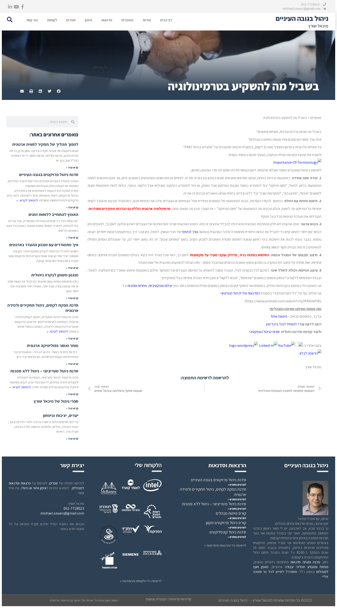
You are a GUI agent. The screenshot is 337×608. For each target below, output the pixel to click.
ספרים (71, 20)
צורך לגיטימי (190, 231)
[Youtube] (16, 7)
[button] (9, 19)
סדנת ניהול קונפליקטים (228, 532)
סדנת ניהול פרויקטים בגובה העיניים (48, 174)
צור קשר (32, 20)
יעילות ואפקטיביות (160, 285)
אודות (147, 20)
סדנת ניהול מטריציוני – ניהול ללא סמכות (44, 371)
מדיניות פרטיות (180, 599)
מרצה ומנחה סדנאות (305, 562)
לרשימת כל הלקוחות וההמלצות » (141, 581)
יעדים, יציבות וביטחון (60, 415)
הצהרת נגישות (156, 599)
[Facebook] (22, 7)
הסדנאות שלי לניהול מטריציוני (240, 293)
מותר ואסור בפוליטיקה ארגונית (52, 345)
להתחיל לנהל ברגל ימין (281, 324)
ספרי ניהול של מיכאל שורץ (56, 401)
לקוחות (52, 20)
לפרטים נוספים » (237, 484)
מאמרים (127, 20)
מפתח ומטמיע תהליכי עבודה (306, 566)
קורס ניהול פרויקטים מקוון (226, 522)
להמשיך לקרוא (27, 200)
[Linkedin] (10, 7)
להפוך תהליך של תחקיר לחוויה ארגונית (45, 144)
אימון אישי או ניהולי (34, 488)
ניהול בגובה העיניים (302, 18)
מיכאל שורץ (318, 26)
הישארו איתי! (279, 316)
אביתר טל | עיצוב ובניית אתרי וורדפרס (72, 600)
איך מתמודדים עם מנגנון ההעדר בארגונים (43, 244)
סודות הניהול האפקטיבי (264, 331)
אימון (88, 20)
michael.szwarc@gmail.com (302, 8)
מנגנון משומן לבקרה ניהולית (54, 275)
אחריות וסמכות (137, 285)
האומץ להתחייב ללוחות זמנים (53, 214)
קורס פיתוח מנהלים (231, 513)
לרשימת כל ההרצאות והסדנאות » (225, 545)
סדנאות (106, 20)
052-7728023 (310, 4)
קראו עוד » (72, 167)
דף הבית (166, 20)
